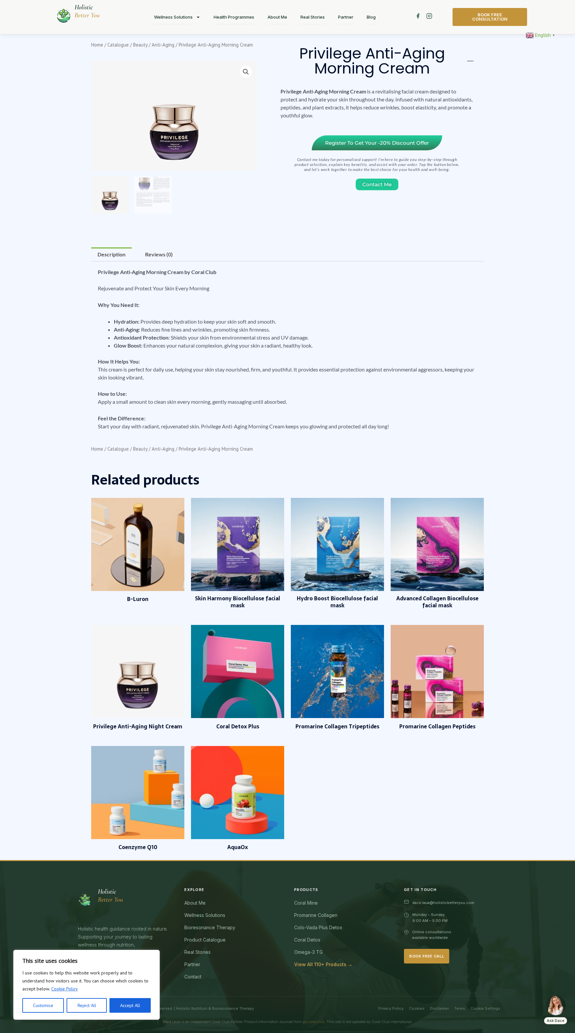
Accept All (130, 1005)
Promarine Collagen (315, 915)
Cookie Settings (485, 1008)
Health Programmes (234, 17)
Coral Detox (307, 940)
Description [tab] (111, 254)
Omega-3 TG (308, 952)
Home (97, 45)
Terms (459, 1008)
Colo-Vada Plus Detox (318, 927)
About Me (277, 17)
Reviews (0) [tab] (159, 254)
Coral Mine (306, 903)
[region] (86, 985)
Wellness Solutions (173, 17)
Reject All (87, 1005)
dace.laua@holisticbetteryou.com (443, 902)
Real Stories (312, 17)
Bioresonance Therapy (209, 927)
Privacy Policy (391, 1008)
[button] (246, 72)
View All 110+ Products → (323, 964)
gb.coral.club (313, 1021)
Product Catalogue (205, 940)
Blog (371, 17)
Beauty (140, 45)
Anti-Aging (163, 45)
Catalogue (118, 45)
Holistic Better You (87, 11)
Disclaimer (439, 1008)
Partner (345, 17)
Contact (192, 976)
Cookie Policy (64, 989)
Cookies (417, 1008)
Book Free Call (426, 956)
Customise (43, 1005)
